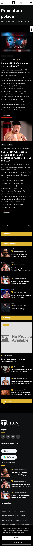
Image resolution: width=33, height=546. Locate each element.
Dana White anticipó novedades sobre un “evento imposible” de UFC (21, 311)
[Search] (31, 3)
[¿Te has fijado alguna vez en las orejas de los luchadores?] (5, 392)
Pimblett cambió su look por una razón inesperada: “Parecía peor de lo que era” (21, 284)
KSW (12, 520)
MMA (12, 248)
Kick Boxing (5, 520)
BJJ (10, 511)
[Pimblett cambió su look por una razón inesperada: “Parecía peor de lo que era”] (5, 280)
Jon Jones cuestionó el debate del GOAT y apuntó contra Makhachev (20, 256)
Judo (17, 516)
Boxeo (15, 511)
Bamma (4, 511)
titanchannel (25, 60)
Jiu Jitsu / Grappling (8, 516)
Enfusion (22, 511)
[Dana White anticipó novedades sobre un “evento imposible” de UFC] (5, 307)
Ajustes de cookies (16, 542)
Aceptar (16, 538)
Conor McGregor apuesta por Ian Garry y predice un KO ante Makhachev (21, 297)
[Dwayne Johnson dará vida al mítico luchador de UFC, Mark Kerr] (5, 381)
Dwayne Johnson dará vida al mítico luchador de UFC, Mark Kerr (21, 383)
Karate (23, 516)
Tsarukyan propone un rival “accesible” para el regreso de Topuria (20, 270)
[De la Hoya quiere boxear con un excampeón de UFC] (16, 337)
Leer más (6, 115)
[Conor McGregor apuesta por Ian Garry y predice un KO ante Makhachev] (5, 293)
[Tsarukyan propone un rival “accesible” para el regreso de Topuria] (5, 266)
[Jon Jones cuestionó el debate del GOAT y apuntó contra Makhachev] (5, 252)
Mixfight (18, 520)
